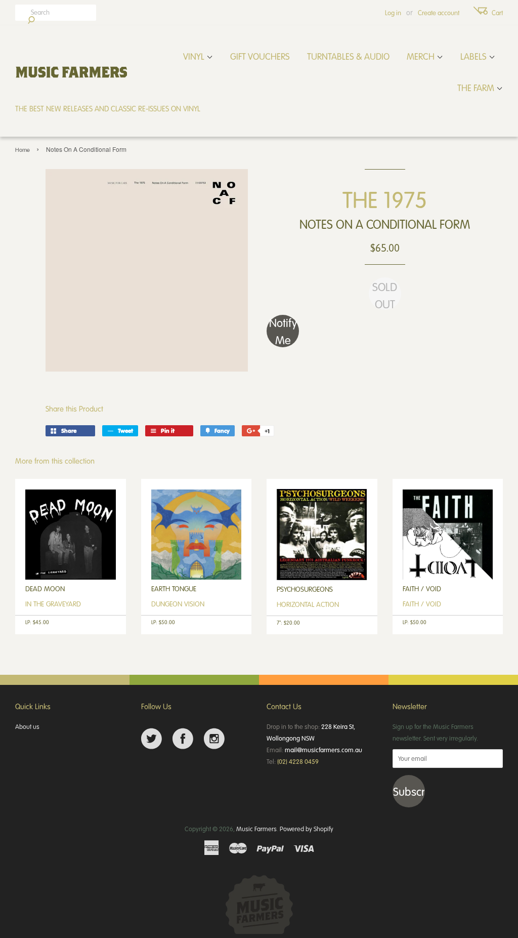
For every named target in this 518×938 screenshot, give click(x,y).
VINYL (194, 56)
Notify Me (283, 331)
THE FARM (476, 87)
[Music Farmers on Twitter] (151, 738)
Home (22, 149)
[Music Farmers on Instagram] (214, 738)
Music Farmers (256, 828)
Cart (497, 12)
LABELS (474, 56)
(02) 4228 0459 (298, 761)
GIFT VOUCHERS (260, 56)
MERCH (422, 56)
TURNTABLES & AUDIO (348, 56)
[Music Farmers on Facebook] (182, 738)
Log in (393, 12)
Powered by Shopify (306, 828)
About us (27, 726)
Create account (438, 12)
